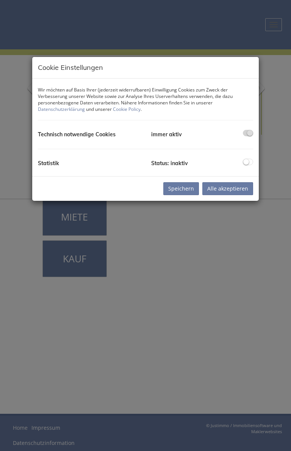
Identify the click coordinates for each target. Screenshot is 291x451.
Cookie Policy (127, 109)
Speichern (181, 188)
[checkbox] (248, 133)
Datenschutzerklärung (61, 109)
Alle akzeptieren (227, 188)
